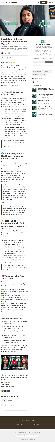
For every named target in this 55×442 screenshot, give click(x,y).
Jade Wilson (7, 52)
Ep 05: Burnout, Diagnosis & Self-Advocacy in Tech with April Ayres (45, 95)
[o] (34, 90)
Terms (30, 432)
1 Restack (16, 391)
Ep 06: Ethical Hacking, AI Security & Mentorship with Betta (46, 89)
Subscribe (43, 2)
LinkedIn (21, 345)
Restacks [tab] (10, 400)
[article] (43, 89)
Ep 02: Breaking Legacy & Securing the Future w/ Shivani (45, 107)
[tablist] (7, 400)
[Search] (35, 2)
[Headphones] (2, 22)
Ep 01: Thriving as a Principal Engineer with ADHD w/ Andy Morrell (45, 113)
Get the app (34, 435)
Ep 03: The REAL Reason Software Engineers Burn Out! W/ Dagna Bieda (46, 101)
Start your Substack (24, 435)
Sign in (51, 2)
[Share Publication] (38, 2)
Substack (21, 439)
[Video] (2, 19)
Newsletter (13, 347)
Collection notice (36, 432)
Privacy (26, 432)
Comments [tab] (4, 400)
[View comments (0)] (52, 20)
